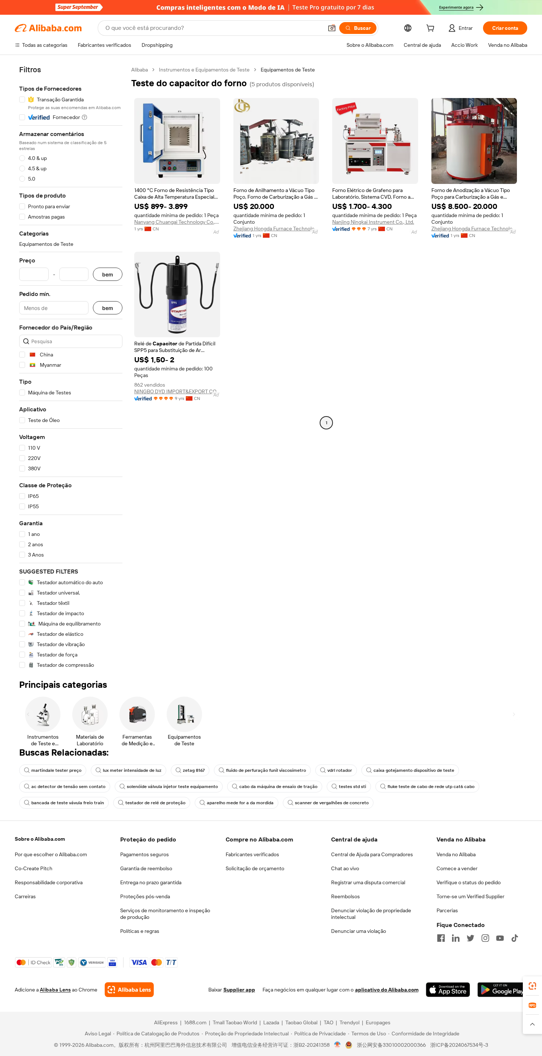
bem (107, 274)
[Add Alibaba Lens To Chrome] (129, 989)
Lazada (271, 1022)
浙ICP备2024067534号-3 (459, 1045)
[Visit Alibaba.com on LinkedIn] (455, 938)
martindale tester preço (56, 770)
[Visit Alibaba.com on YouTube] (500, 938)
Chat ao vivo (345, 868)
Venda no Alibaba (456, 854)
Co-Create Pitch (33, 868)
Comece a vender (457, 868)
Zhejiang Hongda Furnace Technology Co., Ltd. (276, 228)
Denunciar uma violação (358, 931)
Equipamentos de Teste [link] (288, 70)
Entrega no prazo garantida (150, 882)
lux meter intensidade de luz (132, 770)
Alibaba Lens (55, 990)
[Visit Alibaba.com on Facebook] (441, 938)
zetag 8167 (194, 770)
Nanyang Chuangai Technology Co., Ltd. (177, 222)
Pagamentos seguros (144, 854)
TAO (328, 1022)
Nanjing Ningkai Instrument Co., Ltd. (373, 222)
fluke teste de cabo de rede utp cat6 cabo (431, 786)
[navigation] (70, 367)
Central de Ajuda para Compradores (372, 854)
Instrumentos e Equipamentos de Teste (204, 70)
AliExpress (166, 1022)
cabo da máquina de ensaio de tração (278, 786)
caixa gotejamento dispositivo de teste (414, 770)
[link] (532, 986)
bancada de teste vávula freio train (67, 802)
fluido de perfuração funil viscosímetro (266, 770)
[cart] (431, 29)
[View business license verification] (337, 1045)
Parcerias (447, 910)
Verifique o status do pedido (469, 882)
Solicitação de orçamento (255, 868)
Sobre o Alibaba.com (40, 839)
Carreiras (25, 896)
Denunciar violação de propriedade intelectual (371, 913)
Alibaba (139, 70)
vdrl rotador (339, 770)
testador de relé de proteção (155, 802)
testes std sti (352, 786)
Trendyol (349, 1022)
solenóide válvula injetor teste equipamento (172, 786)
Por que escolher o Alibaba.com (51, 854)
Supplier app (239, 990)
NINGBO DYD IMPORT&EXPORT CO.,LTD (177, 391)
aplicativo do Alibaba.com (386, 990)
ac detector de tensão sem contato (68, 786)
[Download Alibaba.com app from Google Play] (502, 989)
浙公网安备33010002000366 (391, 1045)
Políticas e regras (139, 931)
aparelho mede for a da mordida (240, 802)
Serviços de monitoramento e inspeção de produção (165, 913)
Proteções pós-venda (145, 896)
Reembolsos (345, 896)
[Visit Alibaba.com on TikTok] (514, 938)
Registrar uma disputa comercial (368, 882)
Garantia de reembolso (146, 868)
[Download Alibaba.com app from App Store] (448, 989)
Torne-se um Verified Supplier (470, 896)
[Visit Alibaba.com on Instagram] (485, 938)
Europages (378, 1022)
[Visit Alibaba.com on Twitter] (470, 938)
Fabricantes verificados (252, 854)
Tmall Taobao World (235, 1022)
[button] (331, 28)
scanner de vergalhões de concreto (332, 802)
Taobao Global (301, 1022)
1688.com (195, 1022)
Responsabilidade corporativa (49, 882)
